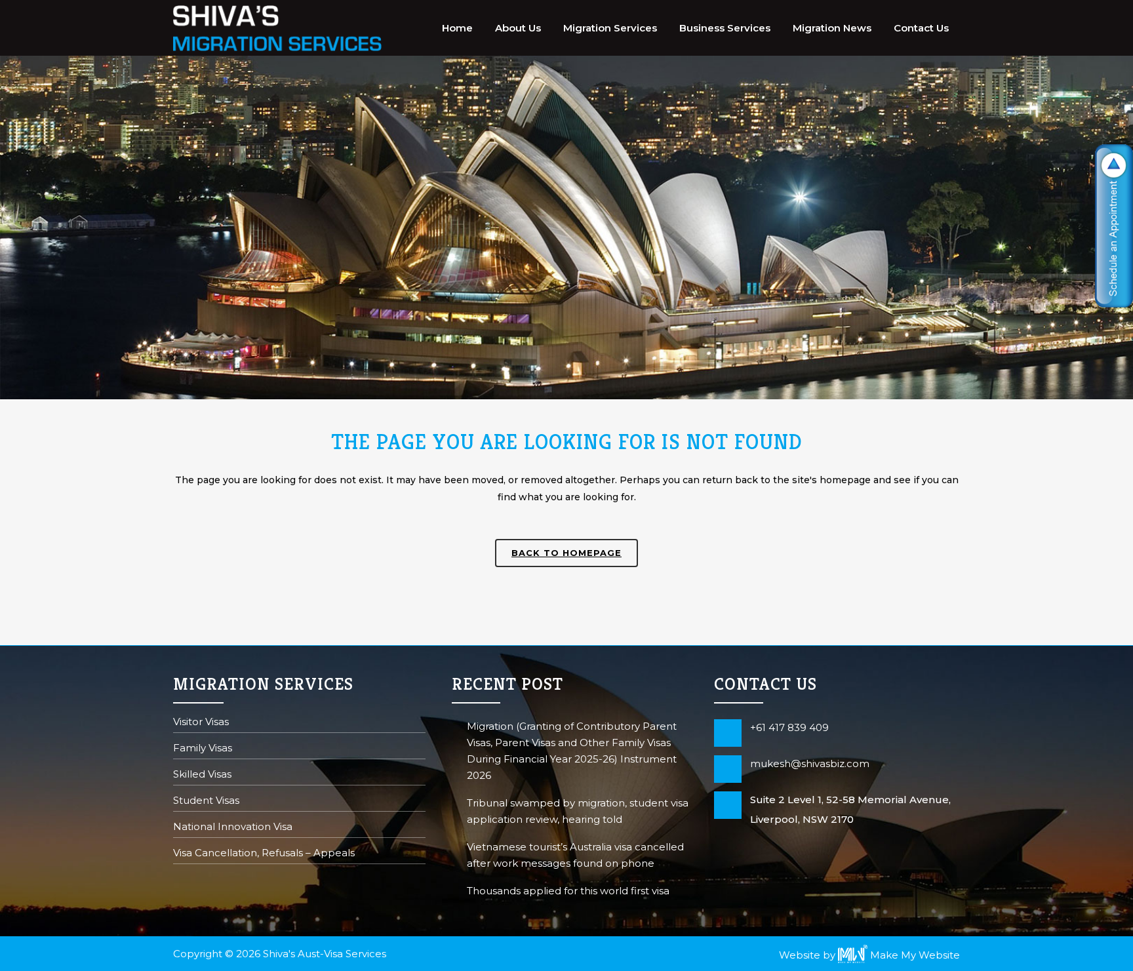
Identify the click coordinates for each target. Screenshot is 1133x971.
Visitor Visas (201, 723)
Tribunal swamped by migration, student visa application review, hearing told (577, 811)
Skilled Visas (202, 775)
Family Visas (202, 749)
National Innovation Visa (232, 828)
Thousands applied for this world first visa (568, 890)
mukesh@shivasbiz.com (809, 763)
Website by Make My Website (869, 955)
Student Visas (206, 801)
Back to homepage (566, 552)
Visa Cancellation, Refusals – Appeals (264, 854)
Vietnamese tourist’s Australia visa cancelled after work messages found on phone (575, 855)
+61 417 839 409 (789, 727)
